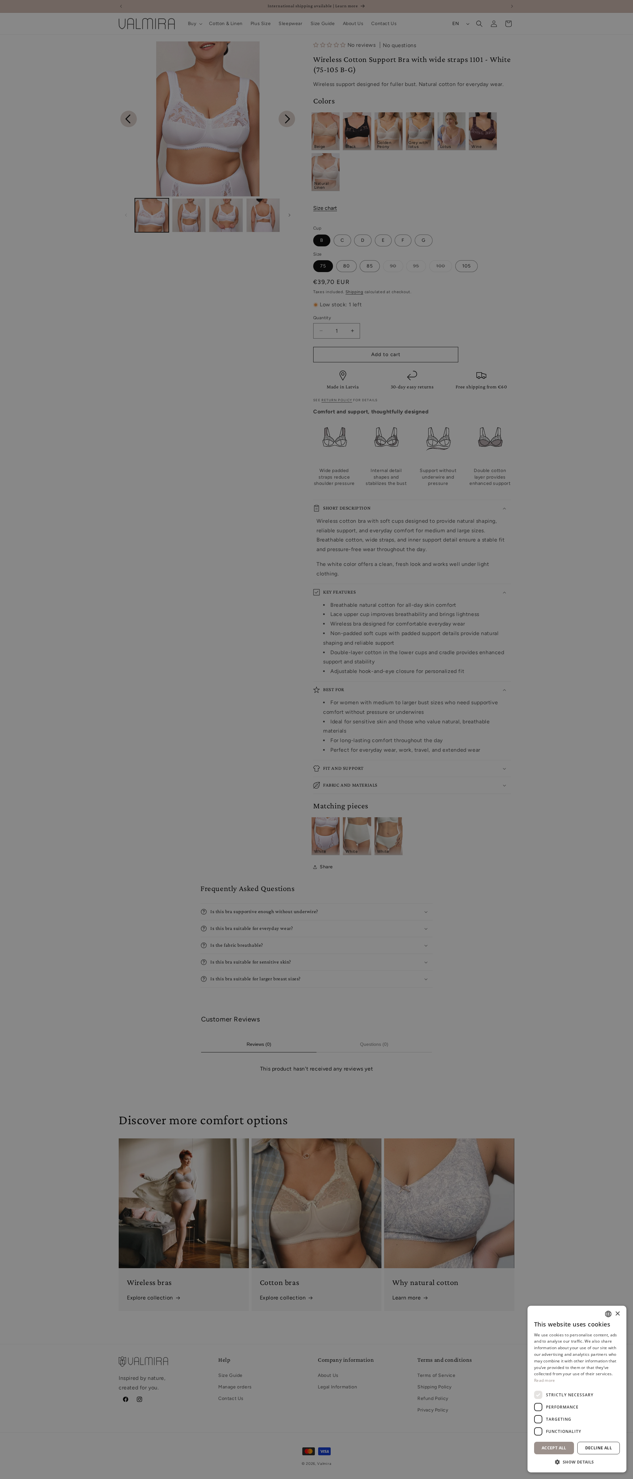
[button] (577, 1462)
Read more (544, 1380)
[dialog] (316, 739)
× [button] (617, 1313)
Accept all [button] (554, 1448)
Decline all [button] (598, 1448)
